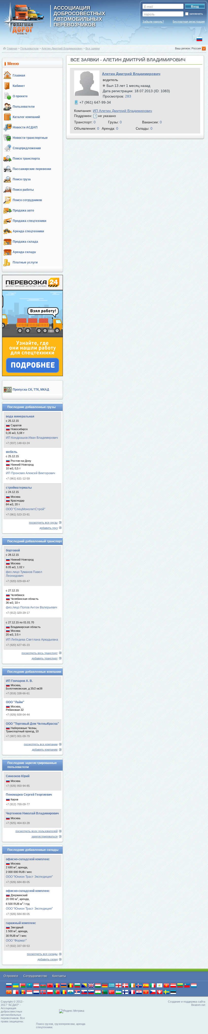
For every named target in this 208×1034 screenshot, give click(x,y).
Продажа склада (25, 241)
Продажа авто (23, 210)
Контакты (59, 976)
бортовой (13, 550)
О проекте (20, 96)
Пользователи (29, 48)
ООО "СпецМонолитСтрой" (25, 509)
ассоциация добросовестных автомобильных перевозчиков (79, 16)
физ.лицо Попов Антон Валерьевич (31, 607)
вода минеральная (20, 416)
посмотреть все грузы (43, 522)
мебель (11, 452)
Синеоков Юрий (17, 776)
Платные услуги (25, 262)
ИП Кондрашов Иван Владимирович (32, 437)
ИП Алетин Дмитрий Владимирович (122, 111)
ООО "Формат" (16, 940)
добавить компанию (45, 749)
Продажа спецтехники (29, 221)
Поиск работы (23, 190)
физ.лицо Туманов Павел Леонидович (24, 574)
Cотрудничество (35, 976)
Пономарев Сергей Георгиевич (29, 794)
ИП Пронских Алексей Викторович (30, 473)
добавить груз (49, 527)
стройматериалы (19, 487)
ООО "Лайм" (15, 702)
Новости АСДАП (25, 127)
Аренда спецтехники (28, 231)
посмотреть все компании (41, 744)
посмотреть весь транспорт (40, 653)
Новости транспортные (30, 138)
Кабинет (19, 86)
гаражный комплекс (21, 923)
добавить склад (48, 959)
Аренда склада (24, 252)
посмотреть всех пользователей (36, 831)
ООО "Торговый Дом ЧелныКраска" (32, 723)
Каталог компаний (26, 117)
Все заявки (92, 48)
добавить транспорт (45, 658)
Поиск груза (22, 179)
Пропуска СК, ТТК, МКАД (31, 389)
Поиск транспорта (26, 158)
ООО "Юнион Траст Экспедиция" (29, 876)
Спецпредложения (27, 148)
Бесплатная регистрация (189, 21)
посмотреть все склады (42, 953)
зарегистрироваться (44, 836)
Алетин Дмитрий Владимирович (62, 48)
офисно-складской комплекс (28, 859)
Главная (12, 48)
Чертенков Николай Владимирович (32, 813)
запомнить (196, 13)
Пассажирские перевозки (32, 169)
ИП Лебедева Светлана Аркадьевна (32, 639)
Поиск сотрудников (27, 200)
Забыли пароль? (153, 21)
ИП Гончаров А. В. (19, 681)
